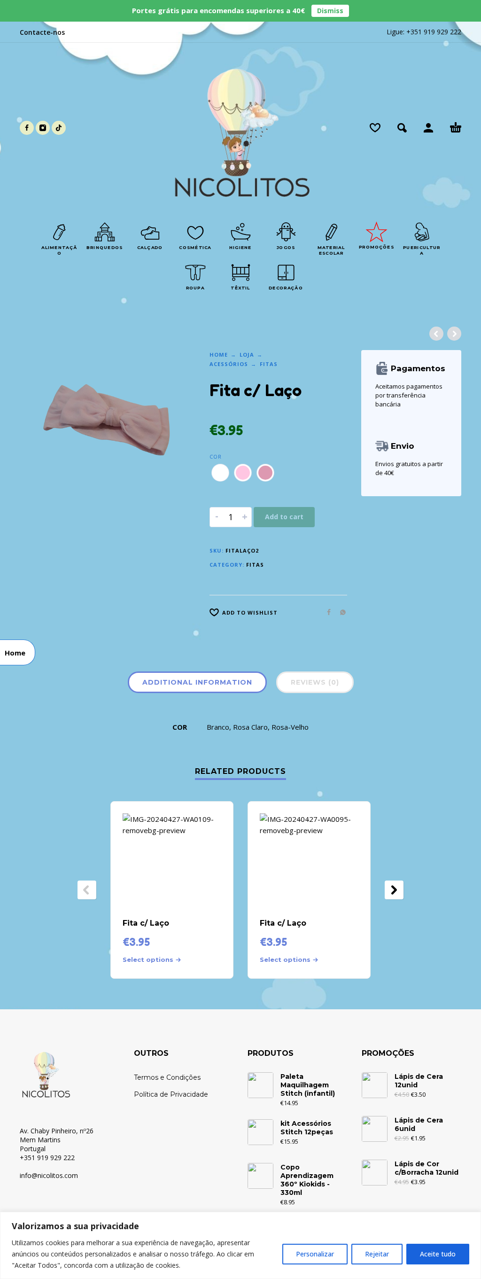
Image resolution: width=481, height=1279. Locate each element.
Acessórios (228, 363)
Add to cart (284, 516)
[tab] (197, 684)
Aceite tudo (438, 1253)
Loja (247, 354)
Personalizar (315, 1253)
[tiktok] (59, 128)
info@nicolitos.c (44, 1175)
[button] (402, 128)
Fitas (269, 363)
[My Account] (428, 128)
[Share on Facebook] (326, 612)
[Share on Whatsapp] (340, 612)
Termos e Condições (167, 1077)
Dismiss (330, 10)
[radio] (220, 472)
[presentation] (87, 890)
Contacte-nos (42, 32)
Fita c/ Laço (146, 923)
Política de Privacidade (171, 1094)
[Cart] (455, 128)
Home (218, 354)
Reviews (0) (315, 682)
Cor (215, 456)
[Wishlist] (375, 128)
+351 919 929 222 (433, 31)
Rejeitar (377, 1253)
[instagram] (43, 128)
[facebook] (27, 128)
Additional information (197, 682)
